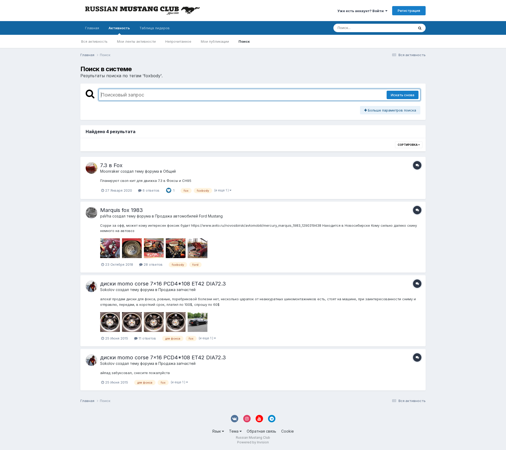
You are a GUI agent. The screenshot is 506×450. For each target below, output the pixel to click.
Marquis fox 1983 (121, 210)
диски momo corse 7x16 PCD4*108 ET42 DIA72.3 (163, 283)
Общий (169, 171)
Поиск (244, 41)
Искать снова (402, 95)
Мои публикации (215, 41)
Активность (119, 28)
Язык (217, 431)
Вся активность (94, 41)
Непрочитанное (178, 41)
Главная (92, 28)
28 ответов (153, 264)
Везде (402, 28)
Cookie (287, 431)
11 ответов (147, 338)
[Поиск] (420, 28)
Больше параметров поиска (391, 110)
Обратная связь (261, 431)
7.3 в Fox (111, 165)
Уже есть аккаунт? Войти (361, 11)
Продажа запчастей (177, 289)
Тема (234, 431)
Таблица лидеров (154, 28)
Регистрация (409, 10)
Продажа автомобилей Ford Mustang (189, 216)
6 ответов (150, 190)
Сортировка (408, 144)
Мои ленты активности (136, 41)
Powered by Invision (253, 442)
